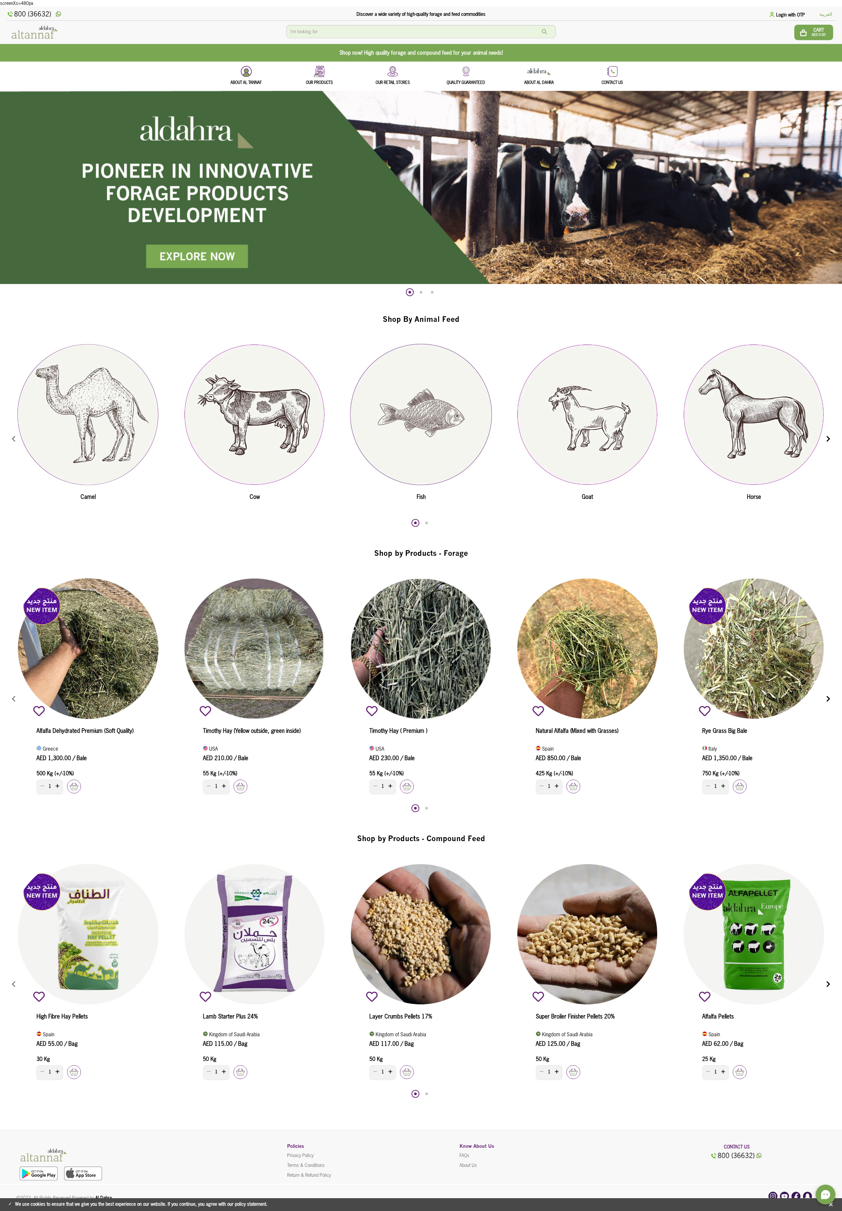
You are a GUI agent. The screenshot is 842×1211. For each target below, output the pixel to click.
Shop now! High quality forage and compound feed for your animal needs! (421, 52)
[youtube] (784, 1196)
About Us (468, 1165)
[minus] (42, 786)
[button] (409, 292)
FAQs (464, 1155)
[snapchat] (807, 1196)
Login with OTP (790, 15)
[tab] (788, 14)
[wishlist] (39, 711)
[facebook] (796, 1196)
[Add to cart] (74, 786)
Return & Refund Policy (309, 1175)
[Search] (544, 31)
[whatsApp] (58, 14)
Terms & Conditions (306, 1165)
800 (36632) (32, 14)
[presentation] (14, 439)
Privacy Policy (300, 1155)
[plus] (57, 786)
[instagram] (773, 1196)
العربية (825, 14)
